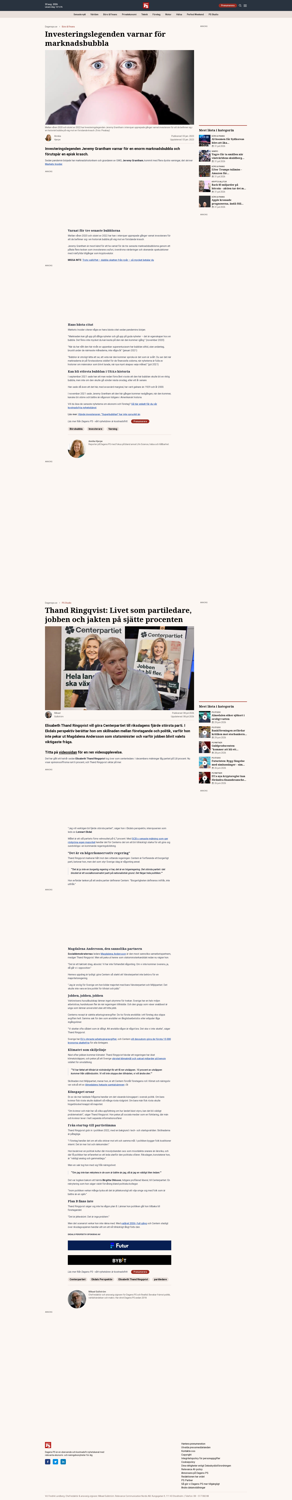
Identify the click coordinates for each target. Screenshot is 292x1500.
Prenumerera (228, 5)
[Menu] (245, 5)
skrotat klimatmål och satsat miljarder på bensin (139, 1058)
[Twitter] (55, 1461)
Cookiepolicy (188, 1462)
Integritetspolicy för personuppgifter (200, 1458)
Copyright (186, 1454)
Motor (168, 14)
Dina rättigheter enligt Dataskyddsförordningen (206, 1465)
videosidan (68, 752)
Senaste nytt (80, 14)
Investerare (95, 429)
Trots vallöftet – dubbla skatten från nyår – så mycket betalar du (118, 260)
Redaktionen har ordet (193, 1476)
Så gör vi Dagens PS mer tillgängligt (200, 1483)
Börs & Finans (110, 14)
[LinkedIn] (63, 1461)
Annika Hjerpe (96, 441)
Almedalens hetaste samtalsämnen (104, 1084)
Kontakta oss (188, 1451)
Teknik (144, 14)
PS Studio (213, 14)
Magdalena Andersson (113, 953)
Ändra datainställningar (193, 1487)
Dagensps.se (51, 26)
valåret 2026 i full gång (134, 1223)
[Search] (240, 5)
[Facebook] (47, 1461)
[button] (119, 1245)
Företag (156, 14)
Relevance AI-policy (192, 1469)
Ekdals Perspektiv (102, 1279)
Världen (94, 14)
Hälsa (179, 14)
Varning (112, 429)
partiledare (160, 1279)
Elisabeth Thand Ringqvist (133, 1279)
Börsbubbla (76, 429)
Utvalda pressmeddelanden (195, 1447)
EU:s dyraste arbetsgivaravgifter (98, 1039)
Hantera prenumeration (193, 1443)
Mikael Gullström (97, 1291)
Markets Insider (53, 164)
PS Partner (187, 1480)
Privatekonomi (129, 14)
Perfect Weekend (195, 14)
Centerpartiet (77, 1279)
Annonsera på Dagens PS (194, 1473)
